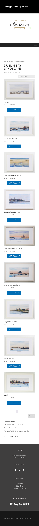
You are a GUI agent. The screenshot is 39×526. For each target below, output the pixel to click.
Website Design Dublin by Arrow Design (17, 518)
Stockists (19, 486)
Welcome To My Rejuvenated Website (16, 431)
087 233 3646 (19, 458)
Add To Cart (14, 110)
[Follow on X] (19, 470)
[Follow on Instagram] (23, 470)
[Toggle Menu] (35, 45)
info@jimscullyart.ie (19, 455)
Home (6, 61)
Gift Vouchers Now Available (13, 425)
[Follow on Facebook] (15, 470)
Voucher (19, 484)
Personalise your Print (11, 428)
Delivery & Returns (19, 488)
